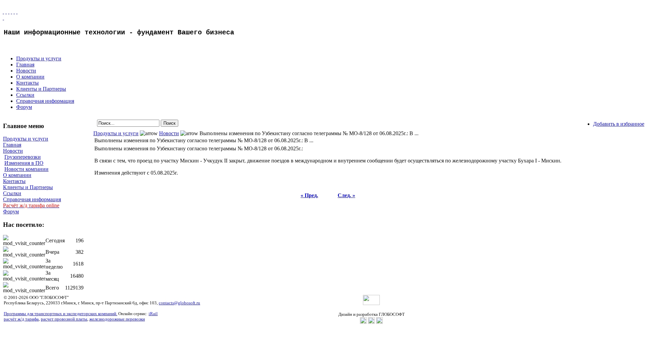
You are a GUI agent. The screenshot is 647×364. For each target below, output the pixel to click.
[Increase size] (11, 11)
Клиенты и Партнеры (41, 89)
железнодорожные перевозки (117, 319)
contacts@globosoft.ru (179, 302)
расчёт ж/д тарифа (21, 319)
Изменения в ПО (23, 163)
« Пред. (309, 195)
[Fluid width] (3, 11)
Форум (24, 107)
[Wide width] (6, 11)
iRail (153, 313)
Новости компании (26, 169)
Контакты (27, 83)
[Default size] (14, 11)
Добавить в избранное (618, 124)
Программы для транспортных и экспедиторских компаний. (60, 313)
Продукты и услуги (38, 58)
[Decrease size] (17, 11)
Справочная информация (45, 101)
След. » (346, 195)
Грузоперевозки (22, 157)
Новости (26, 70)
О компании (30, 77)
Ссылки (25, 95)
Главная (25, 64)
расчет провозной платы (64, 319)
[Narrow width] (8, 11)
